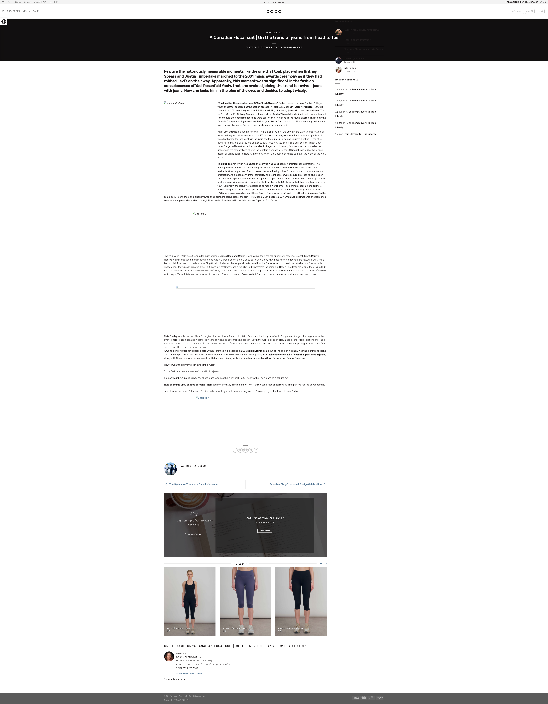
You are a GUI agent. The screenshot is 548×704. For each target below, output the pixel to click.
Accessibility (185, 696)
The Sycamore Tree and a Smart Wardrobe (193, 484)
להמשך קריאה (258, 531)
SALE (36, 11)
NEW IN (26, 11)
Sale (526, 2)
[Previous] (221, 525)
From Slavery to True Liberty (355, 91)
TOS (166, 696)
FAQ (44, 2)
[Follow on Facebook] (54, 2)
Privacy (173, 696)
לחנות (322, 563)
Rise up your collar (354, 58)
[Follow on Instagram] (57, 2)
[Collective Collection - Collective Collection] (274, 11)
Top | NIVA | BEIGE (175, 628)
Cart (539, 11)
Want (528, 11)
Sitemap (197, 696)
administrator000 (291, 47)
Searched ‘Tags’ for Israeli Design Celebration (296, 484)
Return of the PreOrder (357, 39)
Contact (27, 2)
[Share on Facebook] (235, 450)
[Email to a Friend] (245, 450)
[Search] (3, 11)
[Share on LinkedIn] (256, 450)
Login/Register (516, 11)
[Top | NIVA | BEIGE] (190, 601)
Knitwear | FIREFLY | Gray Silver (237, 628)
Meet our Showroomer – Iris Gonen (363, 49)
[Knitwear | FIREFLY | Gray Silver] (245, 601)
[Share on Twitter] (240, 450)
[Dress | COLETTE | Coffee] (301, 601)
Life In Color (350, 68)
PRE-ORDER (13, 11)
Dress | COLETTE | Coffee (289, 628)
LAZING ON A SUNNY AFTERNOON (362, 30)
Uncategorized (274, 33)
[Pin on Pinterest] (250, 450)
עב (51, 2)
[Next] (308, 525)
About (37, 2)
